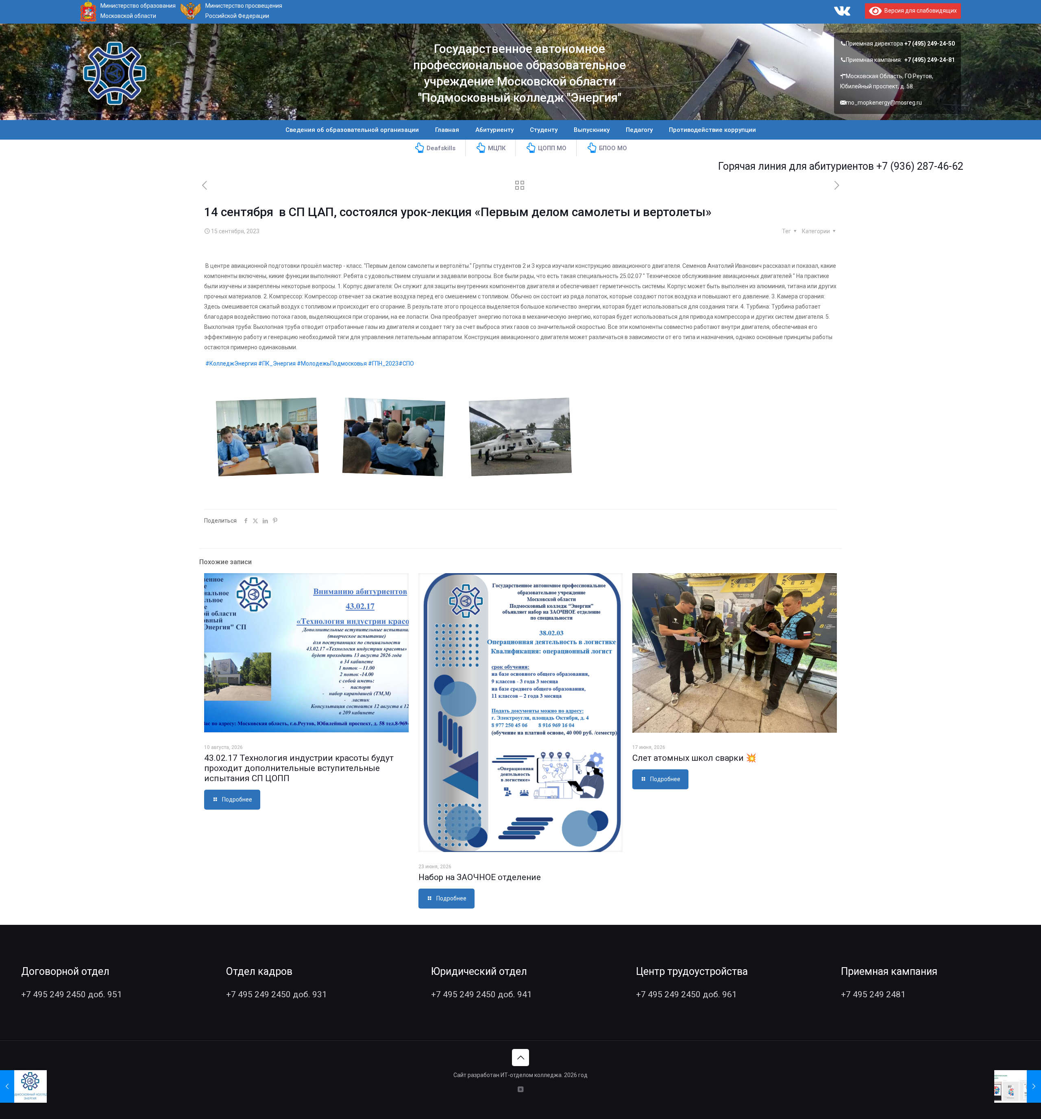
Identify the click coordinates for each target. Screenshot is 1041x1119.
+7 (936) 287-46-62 (867, 166)
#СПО (406, 363)
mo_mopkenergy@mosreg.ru (884, 102)
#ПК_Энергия (277, 363)
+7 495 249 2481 (873, 994)
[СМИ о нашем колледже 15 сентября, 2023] (23, 1086)
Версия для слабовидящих (919, 10)
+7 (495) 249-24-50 (929, 43)
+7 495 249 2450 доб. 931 (276, 994)
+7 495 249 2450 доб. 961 (686, 994)
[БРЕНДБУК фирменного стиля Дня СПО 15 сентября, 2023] (1017, 1086)
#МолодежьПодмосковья (332, 363)
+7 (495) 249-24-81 (929, 60)
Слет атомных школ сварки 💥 (694, 758)
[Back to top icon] (520, 1057)
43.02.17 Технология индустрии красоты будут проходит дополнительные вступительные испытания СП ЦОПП (299, 768)
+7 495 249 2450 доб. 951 (71, 994)
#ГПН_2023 (383, 363)
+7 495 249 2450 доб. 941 (481, 994)
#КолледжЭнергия (231, 363)
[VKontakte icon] (521, 1089)
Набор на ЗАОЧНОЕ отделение (479, 877)
